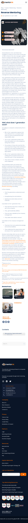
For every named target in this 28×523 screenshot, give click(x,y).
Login (3, 431)
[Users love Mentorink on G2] (8, 506)
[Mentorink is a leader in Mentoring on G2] (4, 499)
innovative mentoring (20, 177)
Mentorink (7, 259)
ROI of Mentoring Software (8, 453)
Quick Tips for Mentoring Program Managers (12, 492)
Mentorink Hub (5, 446)
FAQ (3, 455)
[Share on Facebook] (3, 322)
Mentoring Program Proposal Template (11, 487)
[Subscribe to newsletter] (23, 474)
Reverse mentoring (7, 186)
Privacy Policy (5, 419)
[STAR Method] (19, 295)
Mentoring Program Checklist (9, 490)
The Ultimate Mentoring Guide (9, 485)
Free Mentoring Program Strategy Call (11, 465)
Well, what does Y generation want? (13, 333)
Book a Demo (5, 463)
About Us (4, 402)
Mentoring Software (6, 434)
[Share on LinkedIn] (8, 322)
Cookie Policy (5, 422)
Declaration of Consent (7, 424)
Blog (3, 448)
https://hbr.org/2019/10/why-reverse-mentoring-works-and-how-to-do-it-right (13, 283)
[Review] (13, 506)
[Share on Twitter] (6, 322)
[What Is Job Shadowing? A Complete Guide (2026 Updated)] (7, 309)
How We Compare (6, 438)
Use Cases (4, 451)
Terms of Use (5, 417)
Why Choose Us (5, 405)
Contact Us (4, 409)
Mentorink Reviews (4, 512)
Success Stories (5, 436)
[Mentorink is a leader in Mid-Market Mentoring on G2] (8, 499)
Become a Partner (6, 407)
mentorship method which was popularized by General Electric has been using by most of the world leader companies (14, 242)
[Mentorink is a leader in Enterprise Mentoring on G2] (13, 499)
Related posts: (10, 334)
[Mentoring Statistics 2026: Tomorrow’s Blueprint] (7, 295)
